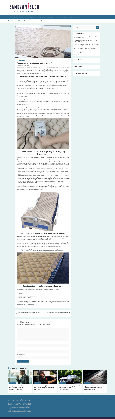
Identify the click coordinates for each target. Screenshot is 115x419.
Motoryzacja (63, 17)
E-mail (18, 348)
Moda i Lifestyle (41, 17)
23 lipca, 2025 (62, 389)
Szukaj (97, 27)
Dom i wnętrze (13, 17)
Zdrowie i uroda (52, 17)
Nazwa (18, 343)
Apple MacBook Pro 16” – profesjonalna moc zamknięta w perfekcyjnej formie (93, 387)
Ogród (22, 17)
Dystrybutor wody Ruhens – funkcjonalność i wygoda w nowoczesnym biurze (17, 387)
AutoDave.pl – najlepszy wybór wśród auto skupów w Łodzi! (70, 386)
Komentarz (19, 327)
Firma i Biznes (30, 17)
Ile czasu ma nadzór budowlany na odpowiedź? (57, 312)
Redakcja (28, 65)
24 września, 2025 (13, 391)
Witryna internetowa (21, 354)
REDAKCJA (72, 17)
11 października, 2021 (21, 65)
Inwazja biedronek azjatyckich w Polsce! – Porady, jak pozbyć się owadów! (29, 313)
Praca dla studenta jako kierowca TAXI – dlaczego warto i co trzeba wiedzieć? (44, 387)
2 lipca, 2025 (86, 391)
